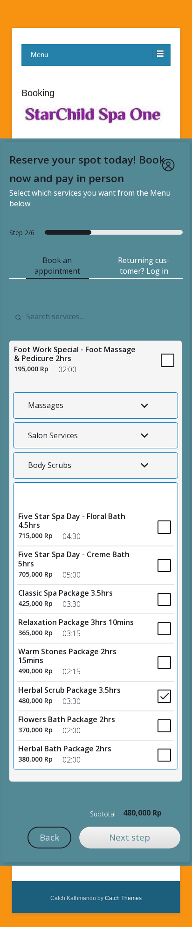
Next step (129, 837)
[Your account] (168, 165)
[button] (96, 405)
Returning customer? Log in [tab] (144, 265)
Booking (38, 93)
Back (49, 837)
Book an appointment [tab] (57, 265)
